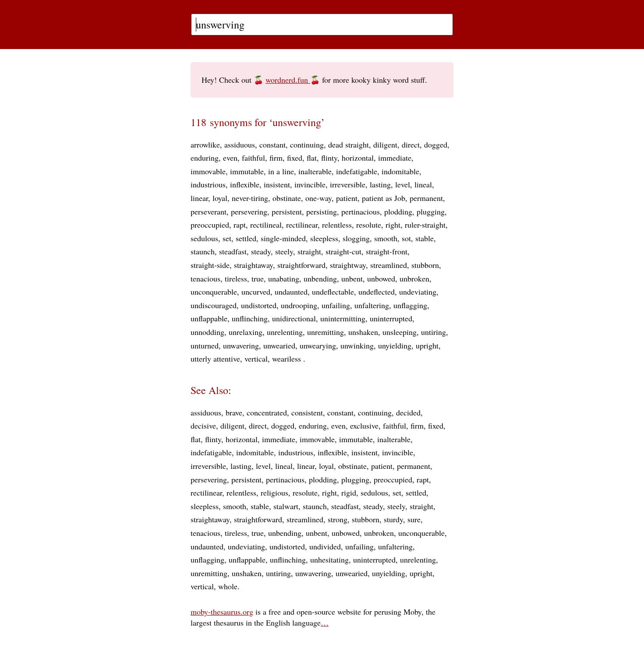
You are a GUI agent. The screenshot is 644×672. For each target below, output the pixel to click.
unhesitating (329, 559)
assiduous (239, 144)
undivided (325, 546)
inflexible (244, 184)
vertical (256, 358)
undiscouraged (214, 305)
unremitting (325, 332)
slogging (356, 238)
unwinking (357, 345)
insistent (277, 184)
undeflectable (333, 291)
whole (227, 586)
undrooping (299, 305)
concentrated (267, 412)
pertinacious (360, 211)
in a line (281, 171)
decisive (203, 425)
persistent (287, 211)
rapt (240, 224)
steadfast (233, 251)
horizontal (358, 157)
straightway (348, 265)
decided (408, 412)
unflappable (209, 318)
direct (411, 144)
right (393, 224)
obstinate (286, 198)
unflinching (250, 318)
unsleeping (399, 332)
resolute (368, 224)
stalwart (285, 506)
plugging (431, 211)
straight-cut (343, 251)
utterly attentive (215, 358)
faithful (253, 157)
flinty (329, 157)
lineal (423, 184)
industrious (208, 184)
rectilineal (266, 224)
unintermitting (342, 318)
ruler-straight (425, 224)
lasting (380, 184)
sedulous (204, 238)
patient (346, 198)
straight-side (210, 265)
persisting (321, 211)
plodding (398, 211)
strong (337, 519)
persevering (249, 211)
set (227, 238)
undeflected (376, 291)
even (230, 157)
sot (406, 238)
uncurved (255, 291)
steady (261, 251)
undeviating (417, 291)
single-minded (283, 238)
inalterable (315, 171)
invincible (310, 184)
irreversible (347, 184)
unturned (205, 345)
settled (246, 238)
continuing (307, 144)
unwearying (318, 345)
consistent (307, 412)
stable (424, 238)
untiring (433, 332)
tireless (236, 278)
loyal (219, 198)
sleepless (324, 238)
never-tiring (250, 198)
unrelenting (285, 332)
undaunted (291, 291)
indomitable (400, 171)
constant (272, 144)
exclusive (364, 425)
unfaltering (371, 305)
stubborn (425, 265)
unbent (352, 278)
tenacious (205, 278)
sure (414, 519)
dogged (435, 144)
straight (309, 251)
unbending (320, 278)
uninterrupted (391, 318)
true (257, 278)
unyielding (394, 345)
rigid (348, 492)
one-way (318, 198)
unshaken (363, 332)
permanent (426, 198)
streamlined (388, 265)
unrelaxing (245, 332)
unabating (283, 278)
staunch (203, 251)
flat (312, 157)
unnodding (207, 332)
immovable (208, 171)
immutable (247, 171)
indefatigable (356, 171)
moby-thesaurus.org (222, 611)
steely (284, 251)
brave (234, 412)
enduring (205, 157)
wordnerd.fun (287, 79)
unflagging (410, 305)
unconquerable (214, 291)
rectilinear (302, 224)
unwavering (241, 345)
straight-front (386, 251)
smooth (385, 238)
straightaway (253, 265)
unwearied (279, 345)
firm (276, 157)
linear (199, 198)
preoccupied (210, 224)
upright (427, 345)
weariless (287, 358)
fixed (294, 157)
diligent (385, 144)
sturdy (393, 519)
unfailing (336, 305)
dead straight (348, 144)
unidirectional (294, 318)
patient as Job (383, 198)
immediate (394, 157)
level (402, 184)
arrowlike (205, 144)
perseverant (208, 211)
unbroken (414, 278)
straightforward (301, 265)
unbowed (381, 278)
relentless (337, 224)
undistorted (258, 305)
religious (274, 492)
